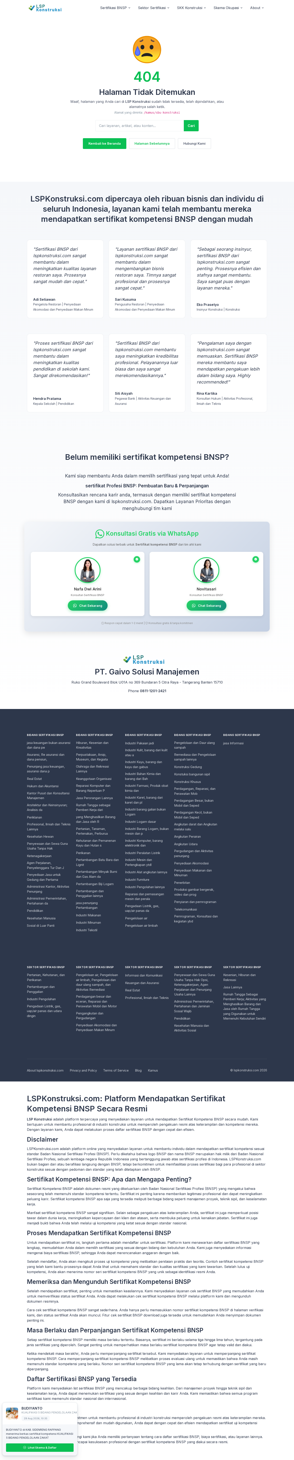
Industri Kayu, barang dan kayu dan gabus (143, 764)
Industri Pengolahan (41, 999)
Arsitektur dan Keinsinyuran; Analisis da (47, 807)
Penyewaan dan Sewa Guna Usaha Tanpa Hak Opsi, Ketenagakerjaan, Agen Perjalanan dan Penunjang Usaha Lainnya (194, 984)
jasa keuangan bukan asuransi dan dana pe (48, 745)
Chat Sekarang (90, 605)
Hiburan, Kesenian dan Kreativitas (92, 745)
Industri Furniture (137, 880)
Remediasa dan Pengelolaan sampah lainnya (195, 757)
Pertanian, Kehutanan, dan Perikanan (46, 977)
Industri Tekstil (86, 930)
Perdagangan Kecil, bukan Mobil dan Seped (193, 814)
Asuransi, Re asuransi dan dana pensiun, (45, 757)
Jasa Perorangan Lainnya (94, 798)
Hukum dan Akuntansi (43, 786)
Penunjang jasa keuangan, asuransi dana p (46, 768)
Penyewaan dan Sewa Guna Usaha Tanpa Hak (47, 846)
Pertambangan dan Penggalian (41, 989)
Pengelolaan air (136, 918)
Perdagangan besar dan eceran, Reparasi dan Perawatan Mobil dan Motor (96, 1001)
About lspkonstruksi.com (45, 1070)
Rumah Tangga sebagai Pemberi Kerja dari (93, 807)
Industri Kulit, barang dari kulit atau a (146, 752)
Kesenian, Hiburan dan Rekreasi (239, 977)
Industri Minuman (88, 922)
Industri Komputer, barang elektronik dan (144, 843)
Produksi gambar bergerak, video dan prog (194, 892)
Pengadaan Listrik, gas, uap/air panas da (142, 908)
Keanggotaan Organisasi (93, 779)
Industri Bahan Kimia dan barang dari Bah (143, 776)
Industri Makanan (88, 915)
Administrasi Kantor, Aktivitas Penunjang (48, 889)
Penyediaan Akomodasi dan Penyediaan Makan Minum (96, 1027)
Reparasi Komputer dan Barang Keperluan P (93, 788)
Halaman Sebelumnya (152, 143)
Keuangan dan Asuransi (142, 983)
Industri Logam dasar (140, 822)
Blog (138, 1070)
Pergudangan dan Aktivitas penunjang (193, 853)
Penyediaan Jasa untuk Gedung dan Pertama (44, 877)
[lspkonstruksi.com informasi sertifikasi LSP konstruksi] (47, 7)
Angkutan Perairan (187, 836)
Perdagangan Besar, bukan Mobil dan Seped (194, 802)
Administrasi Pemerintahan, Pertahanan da (47, 900)
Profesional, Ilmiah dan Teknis (147, 998)
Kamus (153, 1070)
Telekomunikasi (185, 909)
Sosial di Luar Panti (40, 925)
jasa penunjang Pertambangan (87, 905)
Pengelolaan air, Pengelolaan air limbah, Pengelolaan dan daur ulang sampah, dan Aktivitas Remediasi (97, 982)
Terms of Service (116, 1070)
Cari (191, 126)
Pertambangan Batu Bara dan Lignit (97, 862)
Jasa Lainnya (232, 987)
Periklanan (34, 817)
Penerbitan (182, 883)
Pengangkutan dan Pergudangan (89, 1015)
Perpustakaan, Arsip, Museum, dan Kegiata (92, 757)
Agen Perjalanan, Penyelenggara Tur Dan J (45, 865)
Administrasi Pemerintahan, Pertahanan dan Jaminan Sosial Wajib (194, 1006)
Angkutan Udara (186, 844)
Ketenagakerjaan (39, 856)
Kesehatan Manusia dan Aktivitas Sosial (191, 1028)
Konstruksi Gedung (188, 767)
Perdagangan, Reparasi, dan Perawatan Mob (194, 791)
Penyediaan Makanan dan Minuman (193, 872)
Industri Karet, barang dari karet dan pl (144, 799)
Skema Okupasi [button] (226, 8)
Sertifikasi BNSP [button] (113, 8)
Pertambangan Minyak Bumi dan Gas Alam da (96, 874)
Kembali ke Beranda (104, 143)
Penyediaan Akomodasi (191, 863)
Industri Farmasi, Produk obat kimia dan (146, 788)
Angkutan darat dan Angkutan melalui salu (195, 826)
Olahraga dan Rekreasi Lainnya (92, 768)
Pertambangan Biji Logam (95, 884)
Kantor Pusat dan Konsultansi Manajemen (48, 795)
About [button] (255, 8)
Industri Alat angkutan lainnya (146, 872)
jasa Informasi (233, 743)
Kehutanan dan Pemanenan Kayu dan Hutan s (96, 843)
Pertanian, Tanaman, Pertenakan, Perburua (92, 831)
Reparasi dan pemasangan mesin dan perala (144, 896)
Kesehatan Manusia (41, 918)
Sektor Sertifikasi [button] (152, 8)
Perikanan (83, 853)
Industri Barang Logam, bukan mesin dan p (147, 831)
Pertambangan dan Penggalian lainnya (90, 893)
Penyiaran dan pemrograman (195, 902)
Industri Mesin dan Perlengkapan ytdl (138, 862)
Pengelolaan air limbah (141, 925)
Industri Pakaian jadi (139, 743)
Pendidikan (35, 911)
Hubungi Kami (194, 143)
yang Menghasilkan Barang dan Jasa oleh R (95, 819)
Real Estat (34, 779)
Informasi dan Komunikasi (143, 975)
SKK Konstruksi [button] (189, 8)
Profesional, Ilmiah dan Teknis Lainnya (49, 826)
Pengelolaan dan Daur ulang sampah (194, 745)
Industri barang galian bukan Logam (145, 811)
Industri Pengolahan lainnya (145, 887)
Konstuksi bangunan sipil (192, 774)
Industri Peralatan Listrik (142, 853)
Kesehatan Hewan (40, 836)
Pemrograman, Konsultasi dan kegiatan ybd (196, 918)
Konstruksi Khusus (187, 782)
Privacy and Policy (83, 1070)
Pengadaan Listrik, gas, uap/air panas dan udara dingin (44, 1011)
